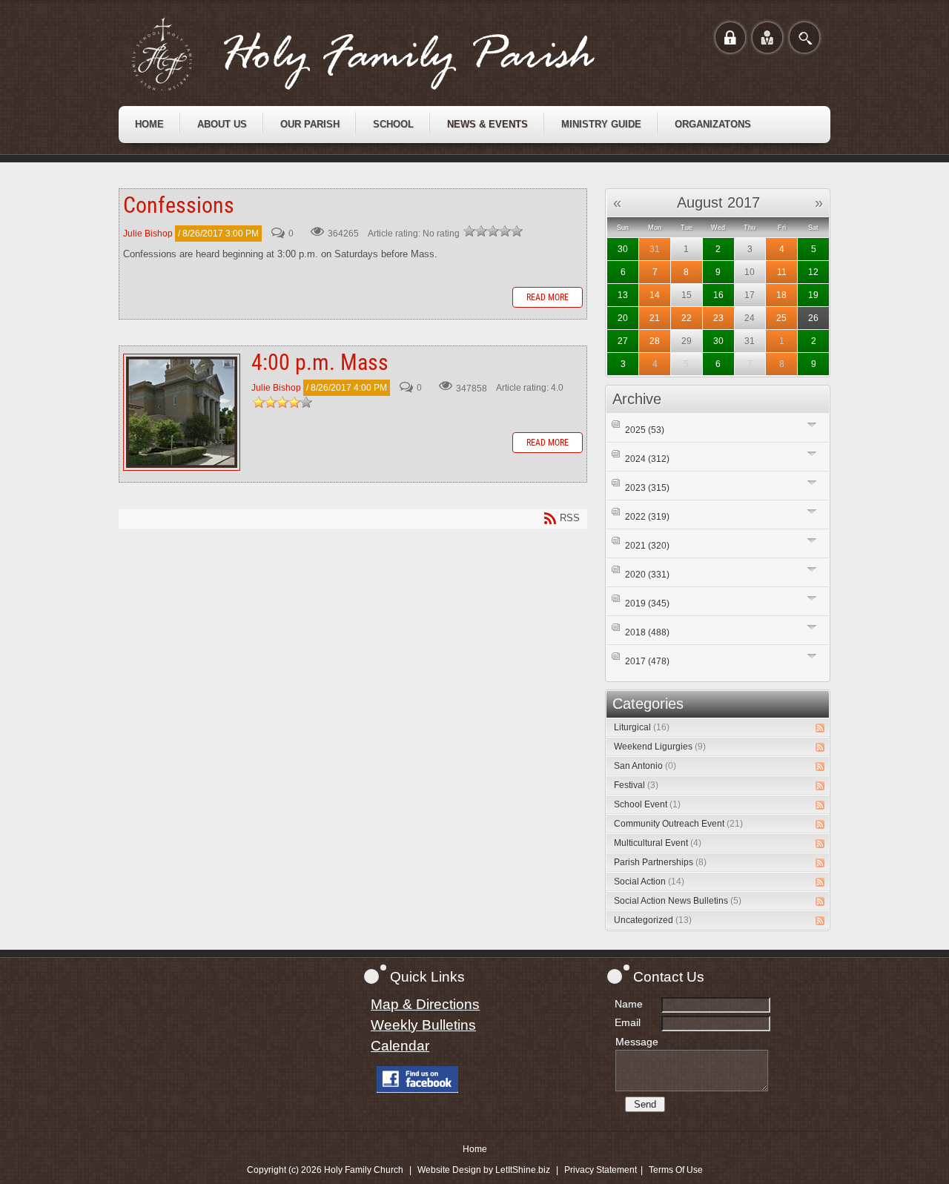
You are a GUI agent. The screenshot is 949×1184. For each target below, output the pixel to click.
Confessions (178, 205)
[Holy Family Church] (382, 54)
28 (654, 341)
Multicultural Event (657, 843)
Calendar (400, 1046)
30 (623, 249)
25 (781, 318)
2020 (647, 574)
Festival (636, 785)
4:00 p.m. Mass (181, 412)
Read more (547, 297)
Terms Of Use (676, 1170)
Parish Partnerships (660, 862)
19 (813, 295)
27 (623, 341)
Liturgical (641, 727)
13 (623, 295)
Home (475, 1149)
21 (654, 318)
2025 (644, 430)
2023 (647, 488)
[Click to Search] (804, 37)
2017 (647, 661)
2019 (647, 603)
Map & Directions (425, 1004)
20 (623, 318)
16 (718, 295)
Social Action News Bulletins (677, 901)
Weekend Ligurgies (660, 746)
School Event (647, 804)
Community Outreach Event (678, 823)
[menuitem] (149, 124)
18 (781, 295)
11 (782, 272)
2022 (647, 517)
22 (686, 318)
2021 (647, 545)
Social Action (649, 881)
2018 (647, 632)
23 (718, 318)
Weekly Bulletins (423, 1025)
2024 (647, 459)
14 (654, 295)
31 (654, 249)
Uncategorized (653, 920)
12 (813, 272)
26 (813, 318)
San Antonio (645, 766)
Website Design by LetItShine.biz (483, 1170)
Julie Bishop (148, 233)
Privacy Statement (600, 1170)
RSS (820, 728)
